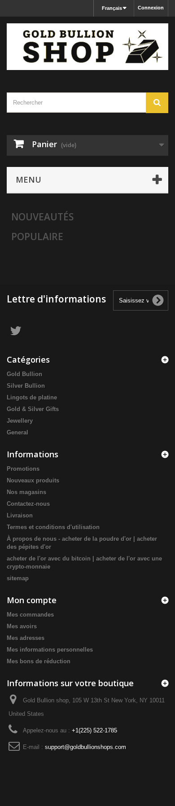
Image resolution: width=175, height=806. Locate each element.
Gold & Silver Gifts (33, 409)
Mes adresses (25, 638)
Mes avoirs (22, 626)
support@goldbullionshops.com (85, 747)
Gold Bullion (24, 374)
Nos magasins (26, 492)
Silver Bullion (26, 385)
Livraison (20, 515)
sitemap (18, 578)
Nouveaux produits (33, 480)
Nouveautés (42, 216)
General (17, 432)
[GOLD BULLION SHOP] (87, 46)
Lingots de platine (32, 397)
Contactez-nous (28, 503)
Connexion (151, 7)
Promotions (23, 468)
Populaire (37, 236)
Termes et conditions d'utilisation (53, 527)
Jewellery (20, 420)
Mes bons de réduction (38, 661)
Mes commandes (30, 614)
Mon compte (32, 600)
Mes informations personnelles (50, 649)
